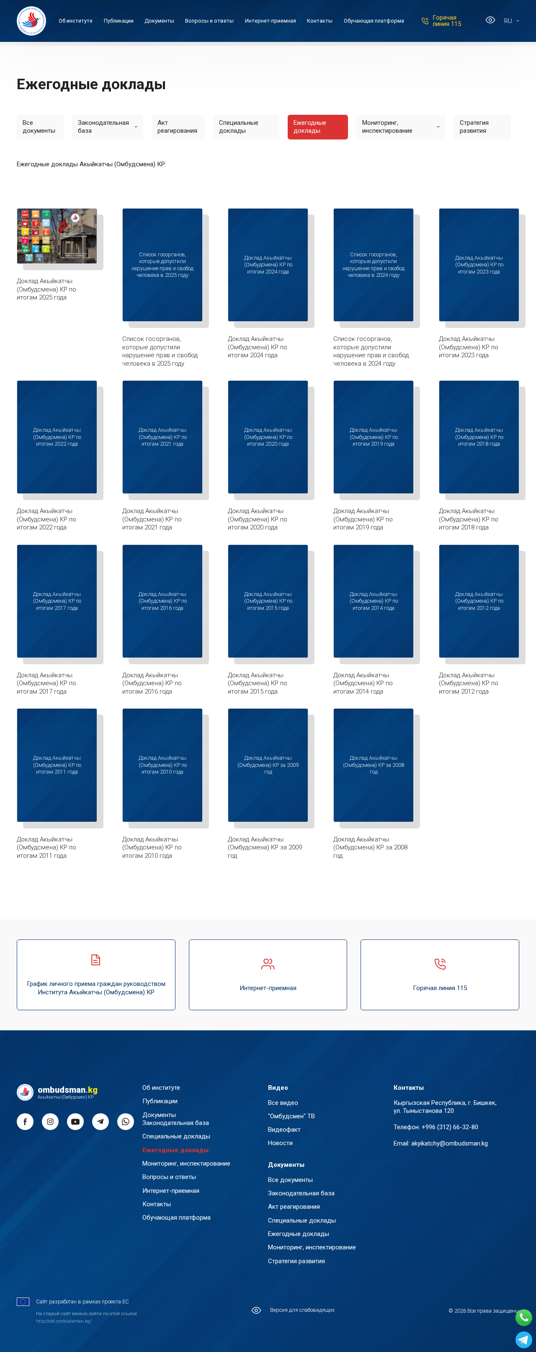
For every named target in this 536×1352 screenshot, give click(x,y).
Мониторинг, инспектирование (387, 127)
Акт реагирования (177, 127)
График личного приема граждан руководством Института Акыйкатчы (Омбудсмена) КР (96, 988)
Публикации (119, 21)
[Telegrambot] (524, 1340)
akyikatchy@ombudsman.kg (449, 1143)
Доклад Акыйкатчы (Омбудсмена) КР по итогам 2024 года (257, 347)
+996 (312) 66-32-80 (450, 1127)
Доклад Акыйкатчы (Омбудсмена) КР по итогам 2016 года (152, 683)
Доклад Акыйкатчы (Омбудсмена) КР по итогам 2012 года (468, 683)
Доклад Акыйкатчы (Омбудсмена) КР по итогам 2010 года (152, 847)
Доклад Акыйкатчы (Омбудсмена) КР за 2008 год (370, 847)
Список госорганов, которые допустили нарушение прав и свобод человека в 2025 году (160, 351)
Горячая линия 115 (447, 21)
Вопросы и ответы (209, 21)
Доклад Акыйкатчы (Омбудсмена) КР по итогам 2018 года (468, 519)
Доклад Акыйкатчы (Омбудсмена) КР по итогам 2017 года (46, 683)
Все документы (39, 127)
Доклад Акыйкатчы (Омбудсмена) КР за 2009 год (265, 847)
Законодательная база (103, 127)
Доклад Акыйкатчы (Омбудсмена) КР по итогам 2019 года (363, 519)
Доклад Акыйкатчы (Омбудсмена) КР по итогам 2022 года (46, 519)
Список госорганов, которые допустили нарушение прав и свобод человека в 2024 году (371, 351)
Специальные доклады (238, 127)
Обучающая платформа (374, 21)
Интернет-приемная (270, 21)
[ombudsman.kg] (31, 21)
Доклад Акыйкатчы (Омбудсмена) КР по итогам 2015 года (257, 683)
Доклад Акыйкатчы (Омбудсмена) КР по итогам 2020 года (257, 519)
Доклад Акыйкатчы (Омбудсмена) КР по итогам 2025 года (46, 289)
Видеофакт (284, 1129)
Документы (159, 21)
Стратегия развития (474, 127)
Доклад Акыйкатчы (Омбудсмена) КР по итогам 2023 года (468, 347)
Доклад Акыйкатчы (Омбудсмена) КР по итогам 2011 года (46, 847)
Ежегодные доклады (310, 127)
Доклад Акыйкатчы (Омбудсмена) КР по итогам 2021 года (152, 519)
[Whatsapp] (524, 1318)
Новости (280, 1143)
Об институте (76, 21)
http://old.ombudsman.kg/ (64, 1321)
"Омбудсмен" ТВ (291, 1116)
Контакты (319, 21)
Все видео (283, 1103)
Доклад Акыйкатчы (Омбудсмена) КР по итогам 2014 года (363, 683)
